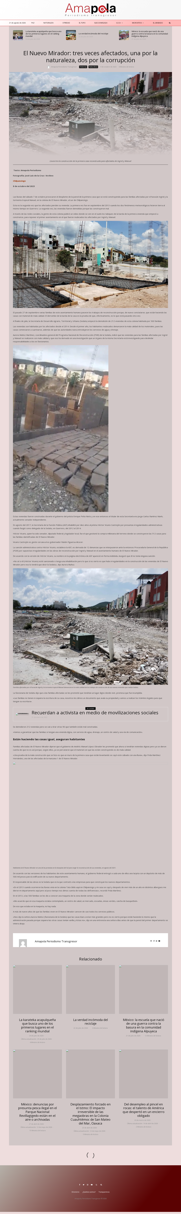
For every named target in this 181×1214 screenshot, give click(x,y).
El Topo (82, 23)
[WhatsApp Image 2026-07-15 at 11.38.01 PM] (18, 35)
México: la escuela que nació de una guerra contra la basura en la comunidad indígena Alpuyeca (150, 33)
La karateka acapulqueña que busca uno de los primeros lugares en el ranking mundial (43, 33)
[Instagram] (88, 1185)
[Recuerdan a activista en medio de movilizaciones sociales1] (22, 714)
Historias (83, 67)
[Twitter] (83, 1185)
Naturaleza (48, 23)
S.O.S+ (118, 23)
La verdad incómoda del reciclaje (93, 33)
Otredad (66, 23)
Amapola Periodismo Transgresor (64, 67)
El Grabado (158, 23)
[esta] (143, 1073)
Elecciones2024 (100, 23)
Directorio (75, 1192)
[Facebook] (79, 1185)
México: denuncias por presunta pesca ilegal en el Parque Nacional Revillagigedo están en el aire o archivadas (37, 1111)
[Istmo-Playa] (90, 1073)
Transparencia (104, 1192)
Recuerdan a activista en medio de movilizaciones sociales (95, 712)
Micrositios (137, 23)
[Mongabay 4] (124, 35)
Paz (32, 23)
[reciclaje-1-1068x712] (71, 35)
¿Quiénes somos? (89, 1192)
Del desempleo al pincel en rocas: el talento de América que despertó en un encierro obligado (143, 1110)
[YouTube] (92, 1185)
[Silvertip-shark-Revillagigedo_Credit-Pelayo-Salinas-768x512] (37, 1073)
